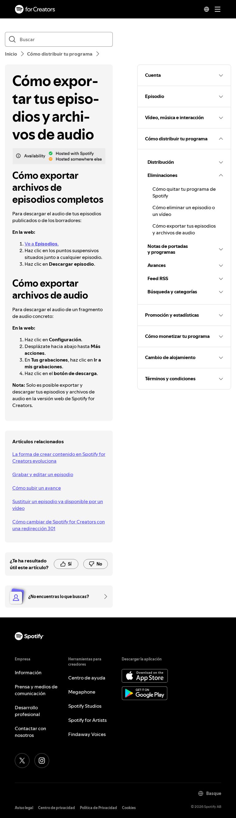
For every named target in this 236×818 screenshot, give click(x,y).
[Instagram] (41, 760)
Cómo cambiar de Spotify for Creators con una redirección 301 (58, 525)
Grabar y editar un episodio (42, 474)
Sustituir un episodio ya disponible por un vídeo (57, 504)
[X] (22, 760)
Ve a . (42, 243)
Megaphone (81, 691)
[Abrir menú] (217, 9)
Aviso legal (24, 807)
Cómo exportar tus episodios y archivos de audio (184, 229)
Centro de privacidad (56, 807)
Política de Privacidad (98, 807)
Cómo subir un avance (36, 487)
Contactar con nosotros (30, 731)
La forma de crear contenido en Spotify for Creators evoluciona (58, 457)
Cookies (129, 807)
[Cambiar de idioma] (206, 9)
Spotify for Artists (87, 720)
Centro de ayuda (86, 677)
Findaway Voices (87, 734)
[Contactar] (103, 596)
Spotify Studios (84, 706)
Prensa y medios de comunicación (36, 690)
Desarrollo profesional (27, 711)
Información (28, 672)
